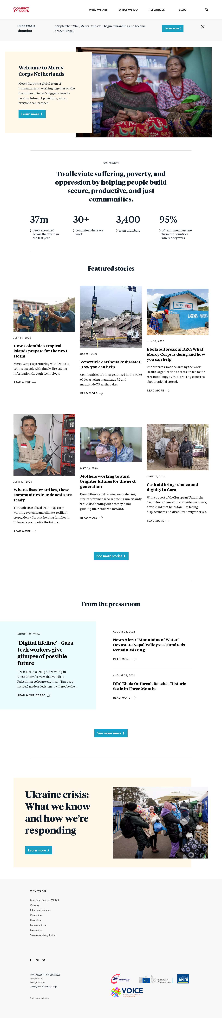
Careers (34, 905)
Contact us (36, 915)
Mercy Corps (21, 9)
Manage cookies (37, 983)
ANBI (183, 979)
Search (207, 10)
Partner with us (38, 925)
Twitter (43, 960)
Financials (35, 920)
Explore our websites (39, 998)
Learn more (172, 28)
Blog (182, 10)
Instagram (37, 960)
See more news (109, 733)
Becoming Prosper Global (44, 900)
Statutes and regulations (43, 935)
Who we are (98, 10)
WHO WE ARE (38, 890)
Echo (158, 979)
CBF (124, 979)
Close (203, 26)
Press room (36, 930)
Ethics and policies (40, 910)
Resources (157, 10)
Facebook (30, 960)
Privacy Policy (36, 979)
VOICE (127, 992)
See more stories (109, 555)
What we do (128, 10)
